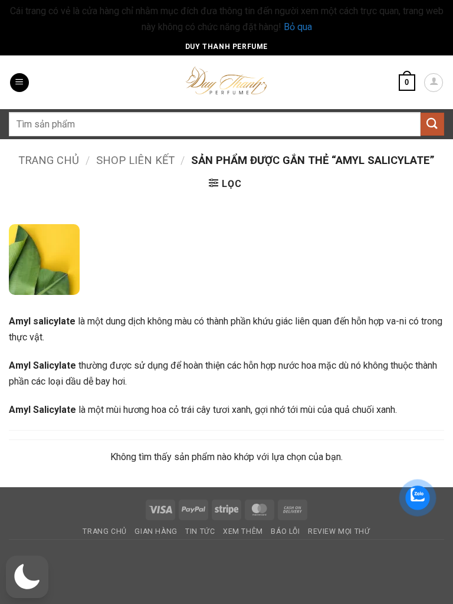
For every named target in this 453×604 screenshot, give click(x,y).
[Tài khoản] (433, 82)
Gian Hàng (156, 531)
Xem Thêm (243, 531)
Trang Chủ (105, 531)
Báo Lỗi (285, 531)
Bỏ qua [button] (298, 26)
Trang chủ (48, 160)
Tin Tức (200, 531)
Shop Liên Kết (135, 160)
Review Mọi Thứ (339, 531)
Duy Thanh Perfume (226, 46)
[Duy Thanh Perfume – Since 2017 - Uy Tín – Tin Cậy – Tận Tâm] (226, 79)
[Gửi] (432, 124)
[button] (19, 83)
